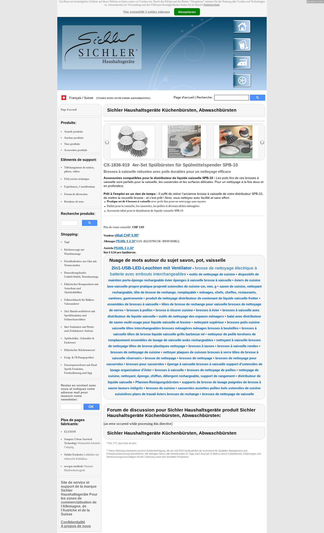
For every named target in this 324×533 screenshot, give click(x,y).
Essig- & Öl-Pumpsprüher (79, 357)
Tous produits (72, 144)
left (107, 142)
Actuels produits (73, 131)
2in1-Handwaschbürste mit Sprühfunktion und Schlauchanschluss (79, 315)
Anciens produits (74, 137)
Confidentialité (73, 522)
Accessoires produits (75, 150)
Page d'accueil (184, 97)
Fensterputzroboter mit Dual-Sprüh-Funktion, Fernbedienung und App (80, 368)
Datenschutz (212, 4)
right (262, 142)
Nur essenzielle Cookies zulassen (146, 11)
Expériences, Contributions (79, 186)
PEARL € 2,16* (126, 241)
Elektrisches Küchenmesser (79, 350)
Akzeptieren (187, 11)
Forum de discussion (76, 194)
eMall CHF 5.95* (127, 235)
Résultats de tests (74, 201)
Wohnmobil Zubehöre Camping (82, 443)
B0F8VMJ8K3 (170, 241)
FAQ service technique (76, 179)
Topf (66, 242)
